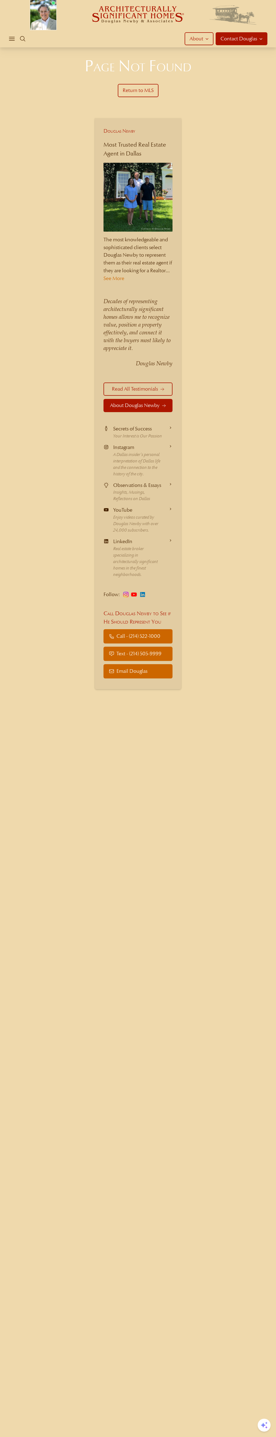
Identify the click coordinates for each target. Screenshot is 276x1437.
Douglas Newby (119, 131)
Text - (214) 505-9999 (138, 653)
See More (114, 278)
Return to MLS (138, 90)
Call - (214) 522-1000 (138, 636)
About (196, 39)
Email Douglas (131, 671)
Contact (238, 39)
